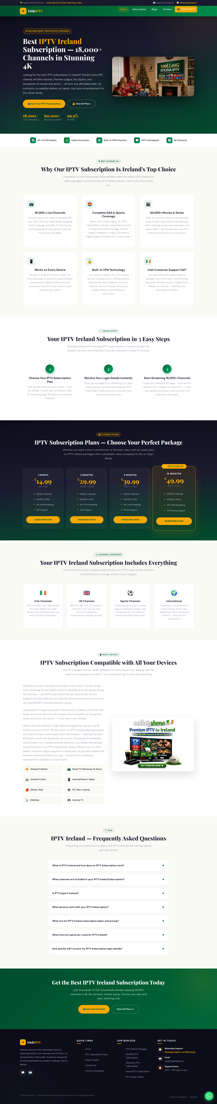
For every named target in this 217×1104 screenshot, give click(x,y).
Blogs (154, 9)
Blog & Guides (92, 1060)
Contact (167, 9)
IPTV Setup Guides (135, 1077)
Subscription (139, 9)
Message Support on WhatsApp (180, 1052)
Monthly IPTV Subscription (132, 1056)
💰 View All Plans (81, 103)
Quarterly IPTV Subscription (133, 1064)
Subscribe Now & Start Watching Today (64, 2)
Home (123, 9)
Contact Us (90, 1065)
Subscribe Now (43, 519)
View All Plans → (125, 1009)
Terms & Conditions (94, 1070)
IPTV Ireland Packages (136, 1049)
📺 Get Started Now (94, 1009)
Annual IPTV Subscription (138, 1071)
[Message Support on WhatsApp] (209, 1096)
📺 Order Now (186, 9)
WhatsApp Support (188, 2)
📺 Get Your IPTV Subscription (44, 103)
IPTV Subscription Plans (96, 1054)
